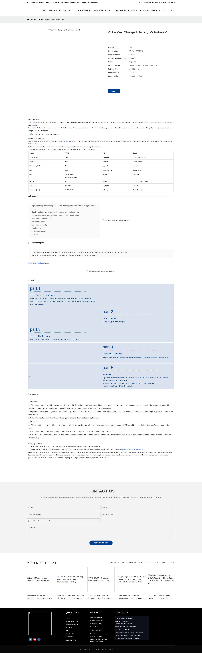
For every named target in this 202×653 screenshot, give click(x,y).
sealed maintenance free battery (132, 449)
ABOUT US (69, 627)
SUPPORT (69, 630)
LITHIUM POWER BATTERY (164, 563)
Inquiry (113, 91)
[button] (163, 10)
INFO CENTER (70, 634)
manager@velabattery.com (151, 2)
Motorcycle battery (36, 263)
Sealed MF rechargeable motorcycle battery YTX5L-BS (39, 596)
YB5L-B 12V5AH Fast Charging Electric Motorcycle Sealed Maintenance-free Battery (70, 597)
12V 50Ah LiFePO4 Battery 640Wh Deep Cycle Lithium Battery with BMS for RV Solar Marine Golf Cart (160, 597)
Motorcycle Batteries (96, 617)
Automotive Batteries (96, 624)
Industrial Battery (39, 122)
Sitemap (119, 649)
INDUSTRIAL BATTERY (116, 563)
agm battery (64, 141)
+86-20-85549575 (169, 2)
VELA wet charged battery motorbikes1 (51, 19)
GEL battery (93, 633)
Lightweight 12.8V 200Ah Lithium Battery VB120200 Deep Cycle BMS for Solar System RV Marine (131, 597)
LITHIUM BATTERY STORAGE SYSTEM (139, 563)
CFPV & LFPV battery (96, 636)
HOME (67, 618)
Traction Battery (94, 627)
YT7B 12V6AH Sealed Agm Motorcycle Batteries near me (99, 596)
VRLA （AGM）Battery (96, 630)
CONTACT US (70, 637)
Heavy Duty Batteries (96, 620)
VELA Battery (31, 19)
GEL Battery (85, 255)
